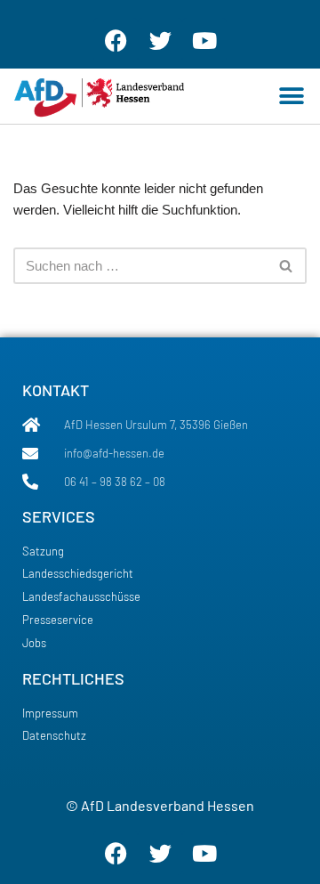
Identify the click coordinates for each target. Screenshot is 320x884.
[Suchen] (287, 265)
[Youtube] (204, 40)
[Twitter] (160, 40)
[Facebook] (115, 40)
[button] (291, 96)
